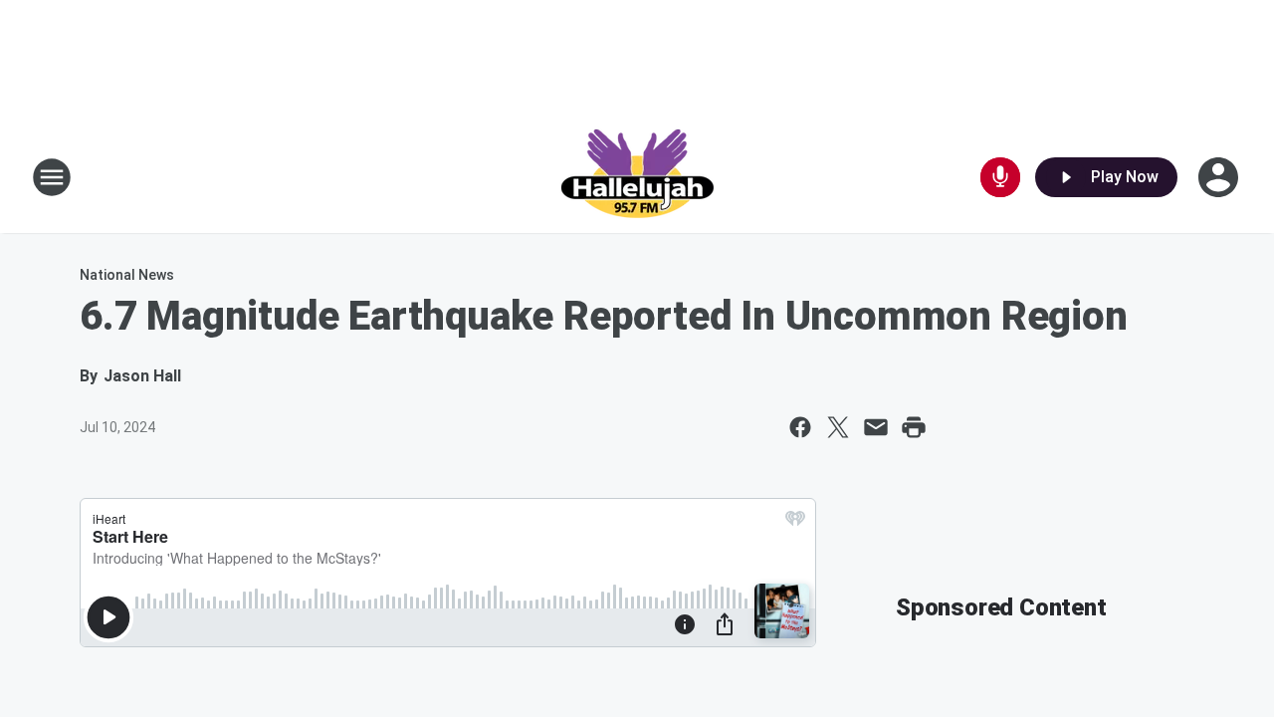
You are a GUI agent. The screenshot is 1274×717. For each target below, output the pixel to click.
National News (127, 275)
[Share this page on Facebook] (800, 427)
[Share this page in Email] (876, 427)
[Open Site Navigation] (52, 177)
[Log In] (1220, 177)
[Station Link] (637, 177)
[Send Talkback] (1000, 177)
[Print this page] (914, 427)
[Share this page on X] (838, 427)
